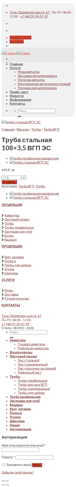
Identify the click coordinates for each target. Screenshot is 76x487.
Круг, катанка (14, 257)
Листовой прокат (17, 219)
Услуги (15, 68)
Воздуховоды (21, 352)
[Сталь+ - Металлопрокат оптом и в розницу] (16, 53)
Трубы (36, 129)
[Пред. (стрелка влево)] (3, 484)
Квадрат (10, 239)
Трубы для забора (17, 265)
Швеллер (11, 273)
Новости (17, 96)
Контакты (17, 103)
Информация (20, 100)
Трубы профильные (19, 227)
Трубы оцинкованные (34, 389)
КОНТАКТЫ (11, 305)
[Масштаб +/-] (7, 481)
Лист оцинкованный (33, 364)
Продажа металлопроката (37, 88)
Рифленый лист (30, 372)
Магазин (23, 129)
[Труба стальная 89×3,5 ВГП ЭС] (29, 162)
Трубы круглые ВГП (32, 384)
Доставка (11, 294)
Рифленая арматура (33, 348)
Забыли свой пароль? (18, 472)
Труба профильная (25, 397)
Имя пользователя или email (24, 445)
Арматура (11, 215)
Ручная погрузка (16, 298)
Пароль (8, 457)
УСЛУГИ (8, 280)
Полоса (10, 261)
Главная (16, 64)
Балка (9, 235)
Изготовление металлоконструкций (44, 84)
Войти (37, 465)
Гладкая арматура (31, 344)
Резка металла (29, 72)
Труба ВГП (52, 129)
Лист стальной (28, 360)
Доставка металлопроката (37, 76)
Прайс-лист (19, 92)
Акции (15, 425)
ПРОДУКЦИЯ (12, 205)
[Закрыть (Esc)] (3, 481)
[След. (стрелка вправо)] (7, 484)
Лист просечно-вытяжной (37, 368)
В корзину (9, 182)
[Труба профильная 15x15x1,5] (34, 158)
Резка (8, 290)
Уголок (9, 269)
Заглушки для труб (18, 231)
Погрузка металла (31, 80)
